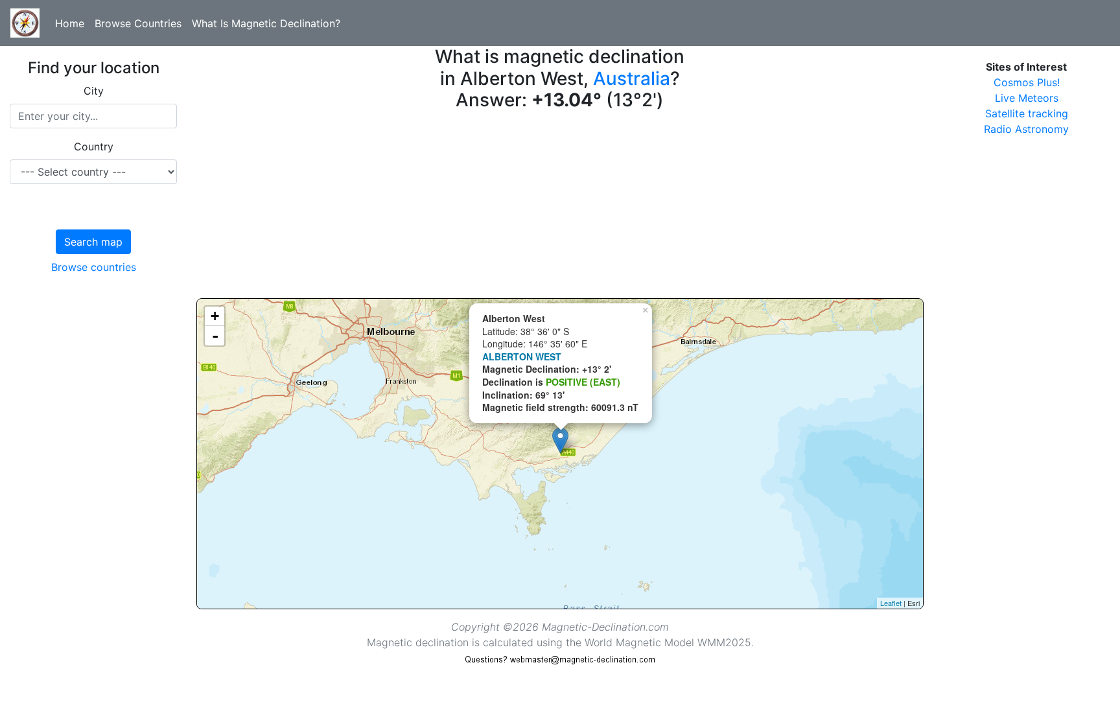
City (94, 90)
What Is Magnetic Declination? (266, 23)
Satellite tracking (1026, 113)
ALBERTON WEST (521, 356)
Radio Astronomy (1026, 129)
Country (93, 146)
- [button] (215, 336)
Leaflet (891, 603)
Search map (93, 241)
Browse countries (93, 267)
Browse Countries (138, 23)
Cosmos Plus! (1027, 82)
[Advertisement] (560, 207)
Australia (631, 78)
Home (69, 23)
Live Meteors (1026, 97)
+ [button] (215, 316)
